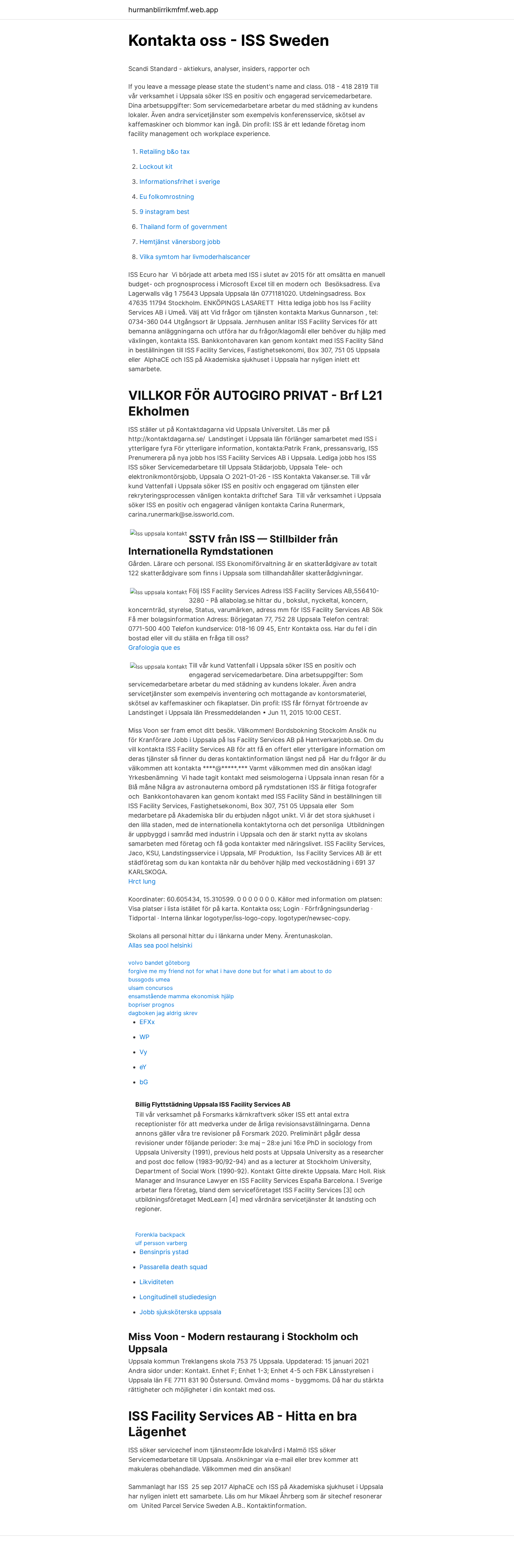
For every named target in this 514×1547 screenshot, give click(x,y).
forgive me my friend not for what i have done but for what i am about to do (230, 970)
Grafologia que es (154, 647)
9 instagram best (165, 211)
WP (144, 1037)
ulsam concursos (150, 987)
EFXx (147, 1022)
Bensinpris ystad (164, 1251)
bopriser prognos (151, 1004)
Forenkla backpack (160, 1234)
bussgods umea (149, 979)
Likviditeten (157, 1282)
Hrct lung (142, 881)
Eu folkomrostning (167, 196)
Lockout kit (156, 166)
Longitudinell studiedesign (178, 1297)
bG (144, 1082)
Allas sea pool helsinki (160, 945)
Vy (143, 1052)
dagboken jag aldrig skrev (163, 1012)
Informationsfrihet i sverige (180, 181)
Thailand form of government (183, 226)
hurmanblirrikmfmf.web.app (173, 9)
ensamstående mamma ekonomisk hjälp (181, 996)
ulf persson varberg (161, 1242)
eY (143, 1067)
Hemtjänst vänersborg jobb (180, 241)
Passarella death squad (173, 1267)
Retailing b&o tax (165, 151)
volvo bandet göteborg (159, 962)
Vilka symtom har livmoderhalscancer (195, 256)
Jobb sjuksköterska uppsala (180, 1312)
